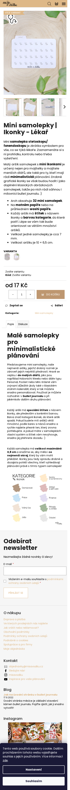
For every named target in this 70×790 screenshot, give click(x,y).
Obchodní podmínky (16, 632)
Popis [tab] (11, 324)
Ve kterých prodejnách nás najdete (26, 623)
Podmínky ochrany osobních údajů (25, 636)
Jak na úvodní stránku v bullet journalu (30, 694)
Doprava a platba (14, 619)
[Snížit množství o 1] (13, 294)
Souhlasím (33, 781)
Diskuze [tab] (23, 324)
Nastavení (34, 770)
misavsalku (16, 675)
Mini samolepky (44, 313)
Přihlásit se (15, 593)
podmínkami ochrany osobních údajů (35, 581)
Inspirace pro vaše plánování (27, 679)
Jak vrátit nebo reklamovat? (21, 628)
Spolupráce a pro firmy (18, 644)
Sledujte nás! (17, 670)
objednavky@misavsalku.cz (26, 666)
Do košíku (53, 294)
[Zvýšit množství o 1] (30, 294)
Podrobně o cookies (16, 640)
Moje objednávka (14, 649)
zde (5, 760)
